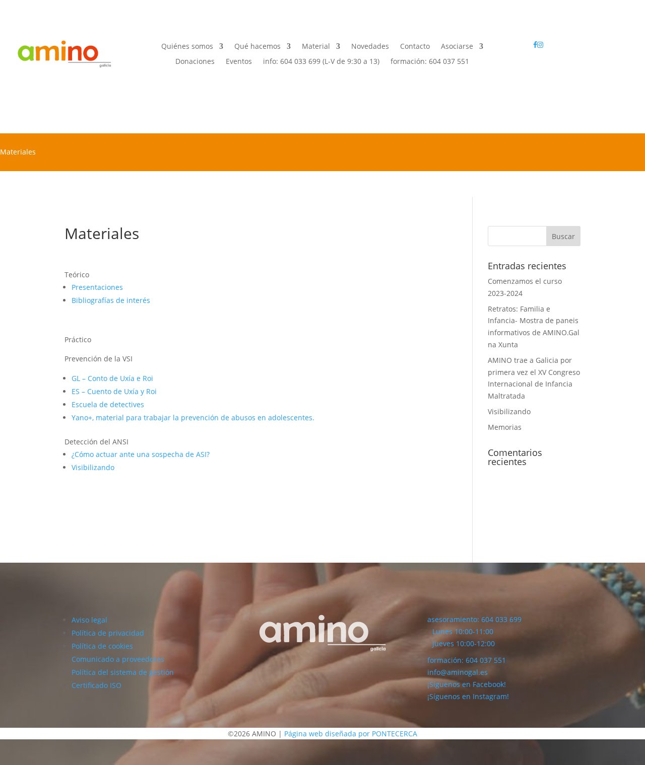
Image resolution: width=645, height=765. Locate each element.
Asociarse (457, 47)
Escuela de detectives (108, 404)
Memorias (505, 427)
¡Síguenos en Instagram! (468, 696)
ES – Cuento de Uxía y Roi (114, 391)
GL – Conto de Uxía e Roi (112, 378)
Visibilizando (93, 467)
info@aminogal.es (457, 672)
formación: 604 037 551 (466, 660)
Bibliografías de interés (111, 300)
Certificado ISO (96, 685)
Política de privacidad (108, 633)
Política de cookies (102, 646)
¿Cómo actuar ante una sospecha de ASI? (141, 454)
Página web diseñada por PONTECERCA (350, 733)
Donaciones (195, 62)
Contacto (415, 47)
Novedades (370, 47)
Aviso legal (89, 620)
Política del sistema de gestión (123, 672)
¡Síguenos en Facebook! (466, 684)
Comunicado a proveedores (118, 659)
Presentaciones (97, 287)
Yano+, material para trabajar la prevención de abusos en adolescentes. (193, 417)
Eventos (239, 62)
